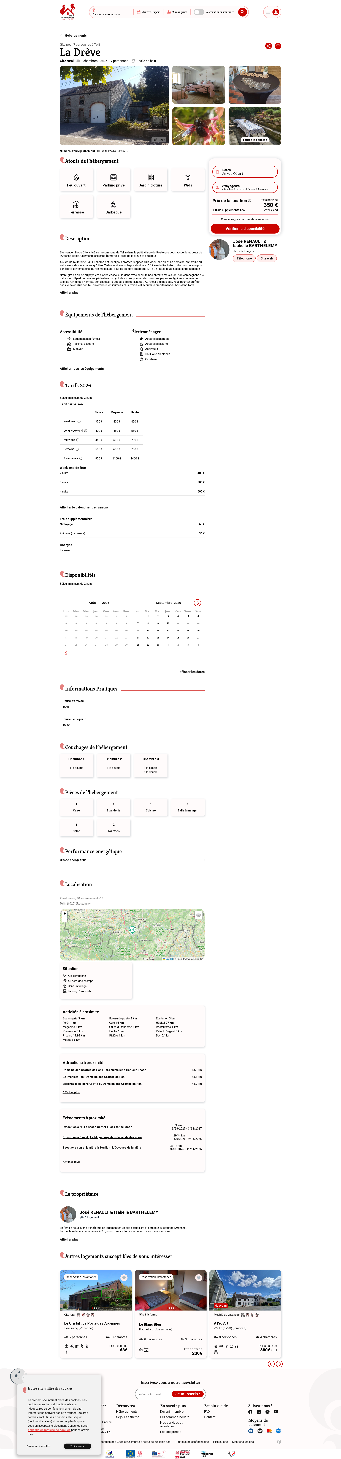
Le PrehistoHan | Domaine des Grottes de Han (94, 1077)
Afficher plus (69, 292)
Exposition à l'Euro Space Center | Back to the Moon (97, 1127)
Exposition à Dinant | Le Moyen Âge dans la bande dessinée (102, 1137)
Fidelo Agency (279, 1442)
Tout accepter (78, 1446)
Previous (271, 1364)
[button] (132, 930)
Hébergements (76, 35)
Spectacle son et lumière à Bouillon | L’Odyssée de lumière (102, 1147)
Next (124, 1293)
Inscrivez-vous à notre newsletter (171, 1382)
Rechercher (242, 12)
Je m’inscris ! (187, 1394)
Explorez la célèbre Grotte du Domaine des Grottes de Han (102, 1084)
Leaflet (169, 958)
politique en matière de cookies (49, 1430)
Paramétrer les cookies (38, 1446)
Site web (267, 258)
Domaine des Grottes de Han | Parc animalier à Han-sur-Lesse (104, 1070)
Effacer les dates (192, 672)
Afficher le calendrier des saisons (84, 507)
